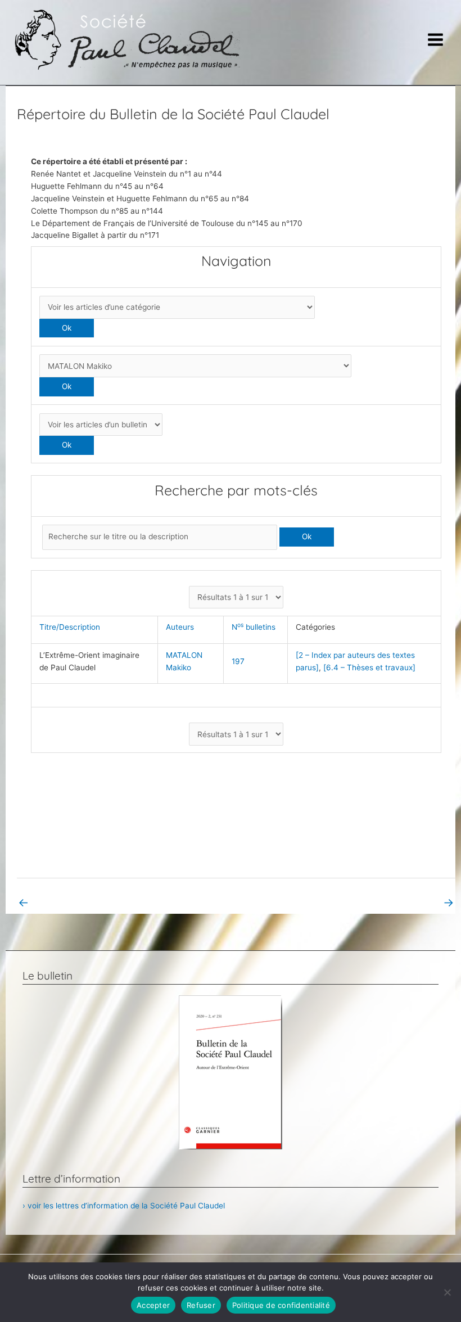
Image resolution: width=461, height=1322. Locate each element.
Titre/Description (72, 626)
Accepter (153, 1305)
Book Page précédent (64, 902)
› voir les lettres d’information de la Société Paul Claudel (123, 1205)
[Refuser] (447, 1292)
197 (238, 661)
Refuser (201, 1305)
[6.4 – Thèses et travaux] (369, 667)
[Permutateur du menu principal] (435, 40)
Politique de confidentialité (281, 1305)
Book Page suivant (413, 902)
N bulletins (256, 626)
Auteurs (182, 626)
